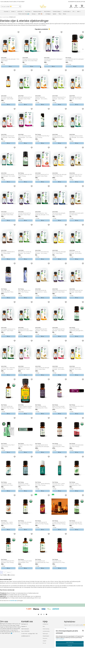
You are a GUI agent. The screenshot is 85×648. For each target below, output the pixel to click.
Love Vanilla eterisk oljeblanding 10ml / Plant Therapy (58, 445)
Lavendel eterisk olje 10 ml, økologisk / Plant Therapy (75, 59)
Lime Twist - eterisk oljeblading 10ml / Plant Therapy (75, 484)
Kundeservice (45, 624)
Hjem (1, 17)
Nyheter (54, 13)
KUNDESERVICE (72, 1)
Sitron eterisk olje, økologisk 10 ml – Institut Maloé (59, 252)
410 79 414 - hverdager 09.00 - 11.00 (30, 633)
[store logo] (43, 6)
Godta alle (70, 645)
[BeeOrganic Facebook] (46, 614)
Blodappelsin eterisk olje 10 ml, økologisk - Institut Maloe (8, 136)
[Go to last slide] (2, 49)
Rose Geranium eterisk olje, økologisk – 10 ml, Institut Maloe (24, 252)
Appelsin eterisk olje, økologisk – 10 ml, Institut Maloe (10, 59)
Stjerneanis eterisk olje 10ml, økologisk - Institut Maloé (76, 291)
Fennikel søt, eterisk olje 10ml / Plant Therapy (25, 175)
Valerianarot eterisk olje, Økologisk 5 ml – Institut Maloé (24, 368)
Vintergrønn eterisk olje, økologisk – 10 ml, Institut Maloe (58, 368)
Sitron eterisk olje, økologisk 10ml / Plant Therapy (24, 522)
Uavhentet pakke (46, 631)
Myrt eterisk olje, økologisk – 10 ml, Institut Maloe (59, 213)
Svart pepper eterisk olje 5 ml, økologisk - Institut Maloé (8, 329)
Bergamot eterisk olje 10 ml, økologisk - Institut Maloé (59, 97)
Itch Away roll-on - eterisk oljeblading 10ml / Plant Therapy (58, 484)
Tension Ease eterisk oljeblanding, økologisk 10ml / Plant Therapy (76, 329)
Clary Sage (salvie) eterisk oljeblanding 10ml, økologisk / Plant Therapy (42, 445)
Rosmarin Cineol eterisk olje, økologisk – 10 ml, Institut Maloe (42, 252)
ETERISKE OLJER (12, 17)
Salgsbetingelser (46, 635)
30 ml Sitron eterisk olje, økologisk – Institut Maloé (7, 97)
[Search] (20, 6)
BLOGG (78, 1)
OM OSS (83, 1)
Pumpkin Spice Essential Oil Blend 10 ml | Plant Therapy (58, 522)
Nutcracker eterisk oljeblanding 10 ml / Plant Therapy (58, 561)
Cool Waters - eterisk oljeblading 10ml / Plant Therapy (6, 484)
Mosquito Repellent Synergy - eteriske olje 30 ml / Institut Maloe (25, 407)
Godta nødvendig (69, 642)
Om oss (44, 643)
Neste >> (9, 572)
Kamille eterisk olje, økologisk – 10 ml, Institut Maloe (59, 175)
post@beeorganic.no (25, 635)
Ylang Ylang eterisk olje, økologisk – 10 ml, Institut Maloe (75, 368)
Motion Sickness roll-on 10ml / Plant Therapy (76, 407)
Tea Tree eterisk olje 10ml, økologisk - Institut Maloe (58, 329)
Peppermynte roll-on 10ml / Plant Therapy (7, 445)
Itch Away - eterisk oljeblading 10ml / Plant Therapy (42, 484)
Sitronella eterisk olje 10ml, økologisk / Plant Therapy (75, 522)
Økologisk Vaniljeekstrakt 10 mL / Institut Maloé (7, 252)
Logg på (44, 640)
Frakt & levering (46, 628)
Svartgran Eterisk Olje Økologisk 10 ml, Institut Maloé (25, 329)
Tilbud (60, 13)
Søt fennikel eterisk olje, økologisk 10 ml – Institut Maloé (41, 291)
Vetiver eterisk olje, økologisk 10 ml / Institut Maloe (42, 368)
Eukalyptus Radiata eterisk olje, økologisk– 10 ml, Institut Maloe (8, 175)
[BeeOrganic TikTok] (38, 614)
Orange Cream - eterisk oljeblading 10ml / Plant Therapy (7, 523)
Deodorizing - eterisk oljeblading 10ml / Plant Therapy (24, 484)
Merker (64, 13)
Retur (44, 626)
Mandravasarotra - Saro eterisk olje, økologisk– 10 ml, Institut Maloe (42, 213)
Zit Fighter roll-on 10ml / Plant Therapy (25, 445)
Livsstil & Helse (5, 17)
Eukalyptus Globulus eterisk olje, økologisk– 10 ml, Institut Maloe (30, 59)
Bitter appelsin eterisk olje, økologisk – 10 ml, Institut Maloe (75, 98)
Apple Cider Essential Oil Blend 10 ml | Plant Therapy (41, 522)
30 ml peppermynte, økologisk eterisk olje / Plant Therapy (42, 561)
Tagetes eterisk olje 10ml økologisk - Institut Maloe (41, 329)
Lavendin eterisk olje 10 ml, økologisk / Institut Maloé (24, 213)
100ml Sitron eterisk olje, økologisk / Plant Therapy (7, 407)
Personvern (45, 638)
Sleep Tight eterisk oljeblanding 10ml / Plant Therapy (7, 291)
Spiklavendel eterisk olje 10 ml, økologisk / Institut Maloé (59, 291)
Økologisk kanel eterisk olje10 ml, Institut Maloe (76, 213)
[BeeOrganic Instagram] (41, 614)
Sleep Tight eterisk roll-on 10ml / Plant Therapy (24, 291)
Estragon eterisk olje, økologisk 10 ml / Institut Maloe (58, 136)
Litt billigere (48, 13)
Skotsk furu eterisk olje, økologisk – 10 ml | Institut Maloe (75, 252)
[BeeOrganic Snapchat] (44, 614)
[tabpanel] (10, 49)
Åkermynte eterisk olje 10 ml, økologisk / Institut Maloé (25, 97)
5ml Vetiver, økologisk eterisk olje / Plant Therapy (76, 445)
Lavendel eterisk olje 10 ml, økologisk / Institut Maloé (53, 59)
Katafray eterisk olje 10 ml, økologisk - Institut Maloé (75, 175)
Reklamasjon (45, 633)
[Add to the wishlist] (18, 32)
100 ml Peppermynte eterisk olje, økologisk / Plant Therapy (25, 561)
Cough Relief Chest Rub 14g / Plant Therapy (42, 136)
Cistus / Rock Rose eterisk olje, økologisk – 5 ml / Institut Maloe (25, 136)
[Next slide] (83, 49)
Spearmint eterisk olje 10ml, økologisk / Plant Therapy (7, 561)
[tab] (40, 67)
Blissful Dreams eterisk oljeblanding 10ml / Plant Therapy (41, 407)
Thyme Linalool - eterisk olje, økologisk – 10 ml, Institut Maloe (8, 368)
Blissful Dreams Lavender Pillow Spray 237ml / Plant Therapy (58, 407)
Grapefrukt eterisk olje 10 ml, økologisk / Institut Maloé (42, 175)
